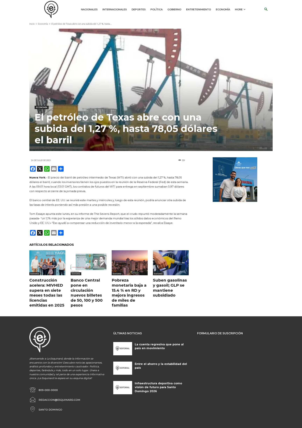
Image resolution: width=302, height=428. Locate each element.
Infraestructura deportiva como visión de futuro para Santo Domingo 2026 (158, 387)
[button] (266, 9)
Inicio (32, 23)
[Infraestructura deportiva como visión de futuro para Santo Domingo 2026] (122, 387)
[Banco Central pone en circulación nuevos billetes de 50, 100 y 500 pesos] (89, 262)
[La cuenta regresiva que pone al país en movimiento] (122, 348)
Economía (43, 23)
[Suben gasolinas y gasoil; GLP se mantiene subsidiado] (171, 262)
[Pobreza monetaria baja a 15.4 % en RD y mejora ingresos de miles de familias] (130, 262)
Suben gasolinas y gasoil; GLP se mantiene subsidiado (170, 288)
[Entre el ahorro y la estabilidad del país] (122, 368)
